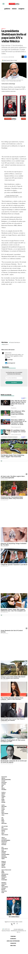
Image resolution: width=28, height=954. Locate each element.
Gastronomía (3, 884)
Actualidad (3, 862)
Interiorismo (3, 844)
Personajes (3, 888)
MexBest (3, 882)
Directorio (13, 945)
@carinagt (12, 83)
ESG (2, 786)
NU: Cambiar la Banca (14, 917)
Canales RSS (13, 943)
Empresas (3, 778)
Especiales (3, 867)
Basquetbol (3, 875)
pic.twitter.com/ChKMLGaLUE (13, 192)
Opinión (3, 800)
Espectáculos (3, 806)
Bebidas (3, 885)
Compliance (13, 938)
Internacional (3, 782)
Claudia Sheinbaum (15, 342)
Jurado (2, 892)
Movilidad (3, 853)
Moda (2, 810)
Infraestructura (4, 841)
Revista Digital (4, 879)
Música (2, 833)
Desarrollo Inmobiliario (5, 840)
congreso (21, 9)
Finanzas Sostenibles (5, 854)
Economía (3, 781)
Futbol (2, 871)
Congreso (3, 796)
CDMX (2, 798)
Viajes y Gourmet (4, 813)
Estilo (2, 827)
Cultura (2, 815)
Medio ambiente (4, 848)
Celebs (2, 822)
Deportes (3, 830)
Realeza (3, 808)
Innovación (3, 855)
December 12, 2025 (17, 197)
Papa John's (5, 344)
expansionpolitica (14, 923)
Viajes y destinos (4, 886)
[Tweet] (23, 57)
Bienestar (3, 889)
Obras (2, 785)
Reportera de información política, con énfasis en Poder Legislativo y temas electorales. (14, 356)
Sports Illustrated (6, 870)
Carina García (8, 352)
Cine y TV (3, 831)
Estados (2, 799)
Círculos (3, 809)
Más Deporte (3, 877)
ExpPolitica (11, 923)
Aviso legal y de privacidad (13, 941)
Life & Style (4, 826)
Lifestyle (3, 878)
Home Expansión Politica (6, 779)
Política (3, 792)
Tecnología (3, 784)
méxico (14, 9)
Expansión (4, 776)
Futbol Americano (4, 874)
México (3, 28)
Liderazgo (3, 864)
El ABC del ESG (4, 857)
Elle (2, 817)
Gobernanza (3, 851)
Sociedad (3, 802)
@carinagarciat (11, 363)
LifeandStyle (3, 789)
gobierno (7, 9)
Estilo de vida (3, 823)
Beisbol (2, 872)
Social (2, 850)
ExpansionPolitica (17, 923)
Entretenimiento (4, 829)
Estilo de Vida (4, 891)
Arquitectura (3, 843)
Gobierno (3, 793)
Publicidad (13, 936)
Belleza (2, 812)
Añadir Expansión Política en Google (10, 60)
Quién (3, 805)
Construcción (4, 839)
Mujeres (3, 788)
